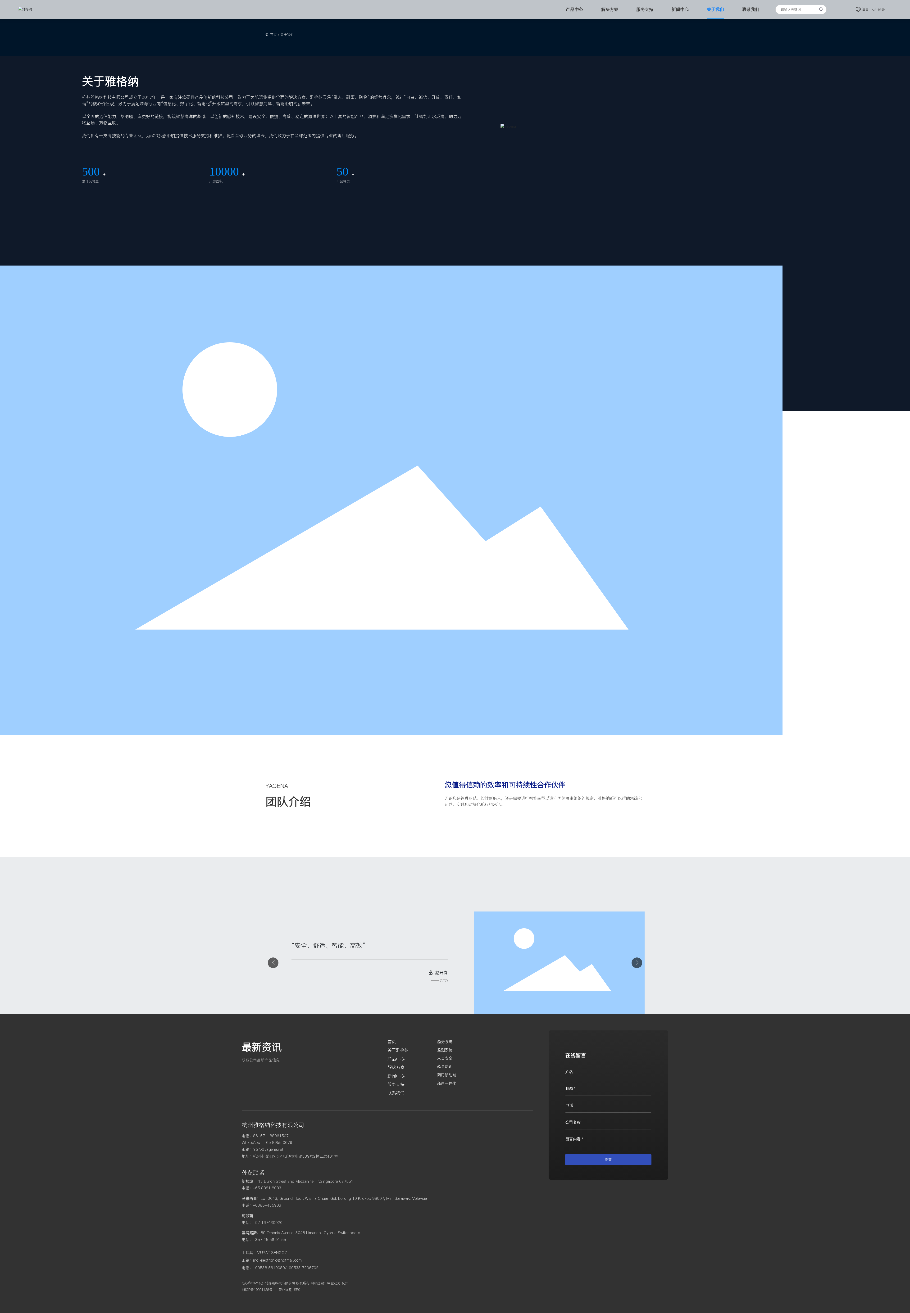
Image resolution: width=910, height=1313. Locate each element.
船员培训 (444, 1066)
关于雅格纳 (398, 1050)
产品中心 (396, 1059)
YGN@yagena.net (268, 1149)
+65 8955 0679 (278, 1142)
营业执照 (285, 1289)
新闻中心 (396, 1076)
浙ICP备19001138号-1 (259, 1289)
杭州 (345, 1283)
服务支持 (396, 1084)
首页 (391, 1042)
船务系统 (444, 1041)
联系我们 (396, 1093)
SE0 (297, 1289)
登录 (881, 9)
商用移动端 (446, 1074)
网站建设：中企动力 (326, 1283)
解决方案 (396, 1067)
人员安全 (444, 1058)
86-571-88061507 (271, 1135)
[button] (273, 962)
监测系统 (444, 1049)
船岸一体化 (446, 1083)
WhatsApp (251, 1142)
